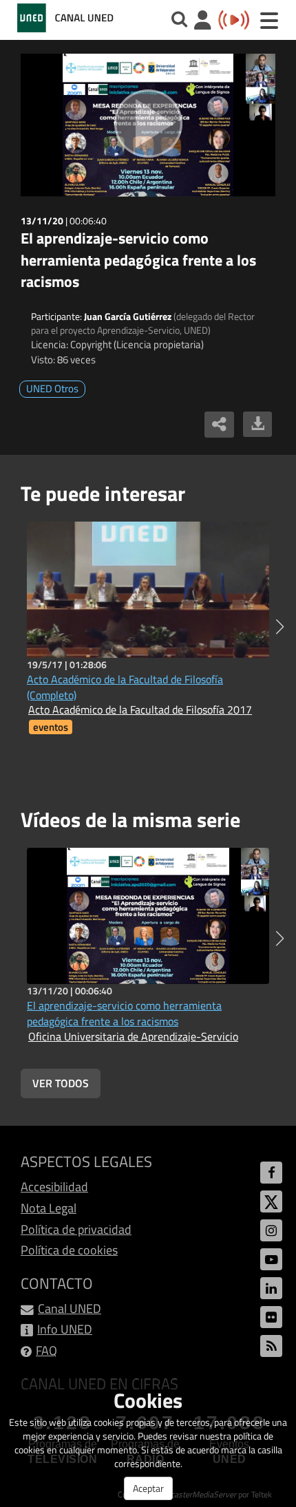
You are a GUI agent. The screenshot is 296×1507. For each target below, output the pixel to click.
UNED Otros (52, 388)
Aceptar (148, 1488)
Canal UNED (69, 1308)
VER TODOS (60, 1083)
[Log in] (203, 21)
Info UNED (64, 1329)
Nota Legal (48, 1208)
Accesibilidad (54, 1186)
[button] (280, 627)
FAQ (46, 1350)
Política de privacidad (76, 1229)
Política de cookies (69, 1250)
